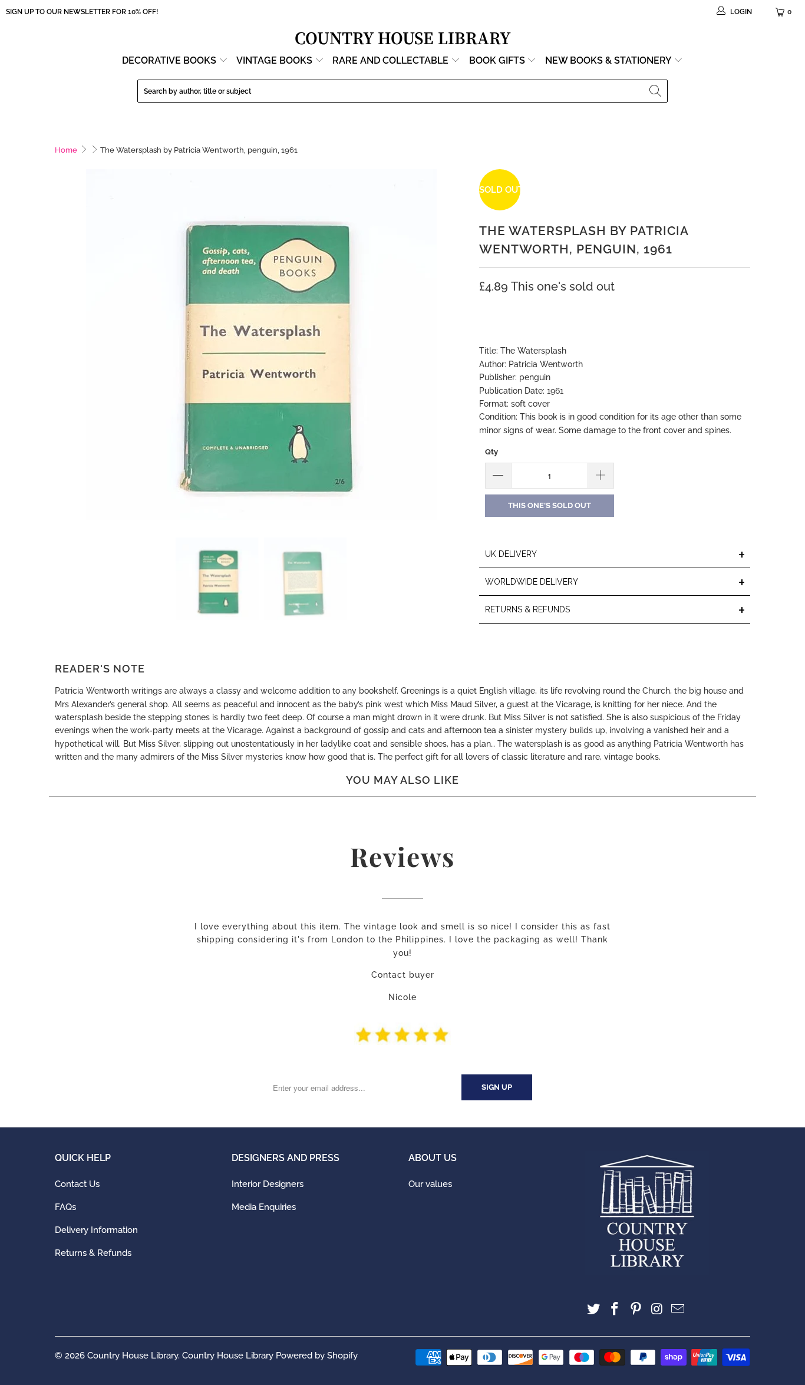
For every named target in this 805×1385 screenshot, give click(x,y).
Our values (430, 1184)
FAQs (65, 1207)
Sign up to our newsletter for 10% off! (82, 12)
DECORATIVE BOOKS (170, 60)
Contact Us (77, 1184)
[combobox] (402, 91)
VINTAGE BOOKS (274, 60)
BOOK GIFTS (498, 60)
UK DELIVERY (615, 555)
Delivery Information (96, 1230)
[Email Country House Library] (678, 1309)
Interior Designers (267, 1184)
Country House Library (132, 1355)
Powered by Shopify (317, 1355)
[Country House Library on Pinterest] (636, 1309)
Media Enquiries (264, 1207)
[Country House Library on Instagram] (657, 1309)
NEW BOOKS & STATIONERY (609, 60)
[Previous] (63, 344)
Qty (491, 451)
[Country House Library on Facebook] (615, 1309)
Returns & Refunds (93, 1253)
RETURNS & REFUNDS (615, 610)
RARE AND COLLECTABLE (391, 60)
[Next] (458, 344)
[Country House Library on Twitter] (594, 1309)
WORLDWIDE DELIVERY (615, 582)
